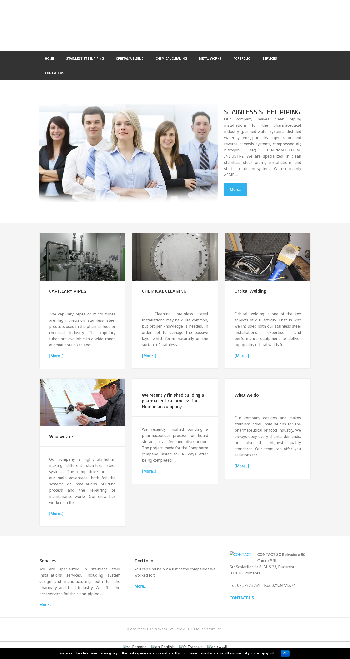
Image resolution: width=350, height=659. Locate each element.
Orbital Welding (250, 291)
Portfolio (144, 560)
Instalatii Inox (175, 25)
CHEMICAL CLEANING (164, 291)
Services (47, 560)
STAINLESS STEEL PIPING (262, 111)
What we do (247, 395)
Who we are (61, 436)
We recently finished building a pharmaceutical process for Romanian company (173, 400)
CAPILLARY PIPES (67, 291)
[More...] (56, 356)
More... (235, 189)
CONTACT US (242, 597)
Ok (285, 653)
